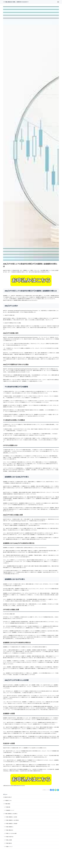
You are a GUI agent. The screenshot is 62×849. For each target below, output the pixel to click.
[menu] (58, 2)
